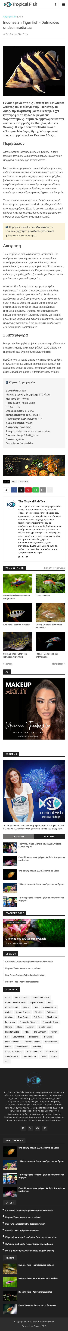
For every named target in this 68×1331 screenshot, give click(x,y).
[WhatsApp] (35, 490)
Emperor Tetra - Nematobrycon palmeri (22, 968)
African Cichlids (21, 997)
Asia (21, 17)
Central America (23, 1012)
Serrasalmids (51, 1051)
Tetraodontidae (29, 1056)
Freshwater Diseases (29, 1022)
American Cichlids (41, 997)
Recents (49, 836)
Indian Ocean (40, 1032)
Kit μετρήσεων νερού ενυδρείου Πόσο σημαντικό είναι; (31, 1237)
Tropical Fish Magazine (42, 1321)
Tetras (43, 1056)
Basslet (26, 1007)
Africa (7, 997)
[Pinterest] (28, 490)
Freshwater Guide (50, 1022)
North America (51, 1042)
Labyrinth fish (18, 1037)
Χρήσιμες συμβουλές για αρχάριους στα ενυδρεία (29, 1244)
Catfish (8, 1012)
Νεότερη (8, 664)
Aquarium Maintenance (15, 1002)
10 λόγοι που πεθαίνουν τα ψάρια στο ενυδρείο (41, 884)
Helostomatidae (12, 1032)
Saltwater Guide (34, 1051)
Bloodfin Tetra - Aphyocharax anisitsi (22, 982)
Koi (6, 1037)
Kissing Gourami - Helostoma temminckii (49, 626)
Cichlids (38, 1012)
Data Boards (23, 1017)
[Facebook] (14, 490)
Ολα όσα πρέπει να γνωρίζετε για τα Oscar (39, 871)
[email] (27, 557)
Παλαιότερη (57, 664)
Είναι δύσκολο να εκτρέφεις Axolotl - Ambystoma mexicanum (42, 858)
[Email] (43, 490)
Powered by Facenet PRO (34, 1326)
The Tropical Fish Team (32, 501)
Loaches (48, 1037)
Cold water (51, 1012)
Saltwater (37, 1047)
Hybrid (26, 1032)
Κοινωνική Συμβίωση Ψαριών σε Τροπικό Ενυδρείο (29, 961)
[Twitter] (21, 490)
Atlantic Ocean (11, 1007)
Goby (19, 1027)
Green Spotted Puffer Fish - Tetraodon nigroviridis (15, 655)
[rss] (23, 557)
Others (8, 1047)
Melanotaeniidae (32, 1042)
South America (11, 1056)
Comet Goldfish (43, 595)
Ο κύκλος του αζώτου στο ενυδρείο (26, 938)
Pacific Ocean (22, 1047)
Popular (18, 836)
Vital (7, 1061)
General (8, 1027)
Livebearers (34, 1037)
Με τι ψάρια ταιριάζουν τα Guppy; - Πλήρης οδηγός (29, 1250)
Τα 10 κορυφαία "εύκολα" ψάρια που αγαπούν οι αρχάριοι (41, 899)
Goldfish (30, 1027)
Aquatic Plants (36, 1002)
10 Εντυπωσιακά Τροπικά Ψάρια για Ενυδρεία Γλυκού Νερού (40, 845)
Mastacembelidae (13, 1042)
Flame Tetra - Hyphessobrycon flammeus (37, 1305)
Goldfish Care (45, 1027)
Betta (36, 1007)
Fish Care (38, 1017)
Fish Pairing (52, 1017)
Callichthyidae (49, 1007)
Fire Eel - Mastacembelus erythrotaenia (47, 655)
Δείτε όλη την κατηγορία (54, 568)
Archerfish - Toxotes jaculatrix (16, 624)
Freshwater (23, 482)
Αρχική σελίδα (10, 17)
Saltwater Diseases (13, 1051)
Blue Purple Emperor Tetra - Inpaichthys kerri (25, 975)
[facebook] (19, 557)
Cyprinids (9, 1017)
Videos (54, 1056)
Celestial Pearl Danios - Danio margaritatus (16, 597)
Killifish (54, 1032)
